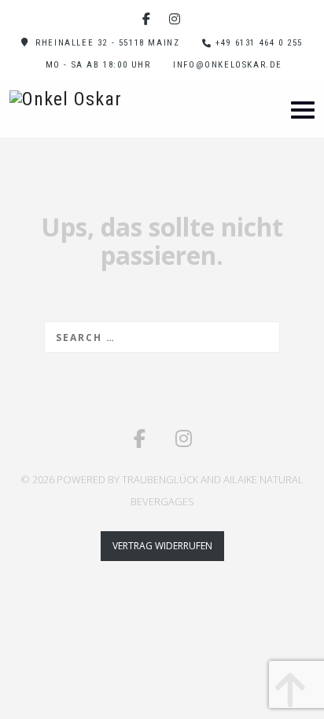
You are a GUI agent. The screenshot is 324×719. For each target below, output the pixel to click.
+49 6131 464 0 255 (259, 43)
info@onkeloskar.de (227, 65)
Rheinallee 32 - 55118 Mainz (107, 43)
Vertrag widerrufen (162, 545)
